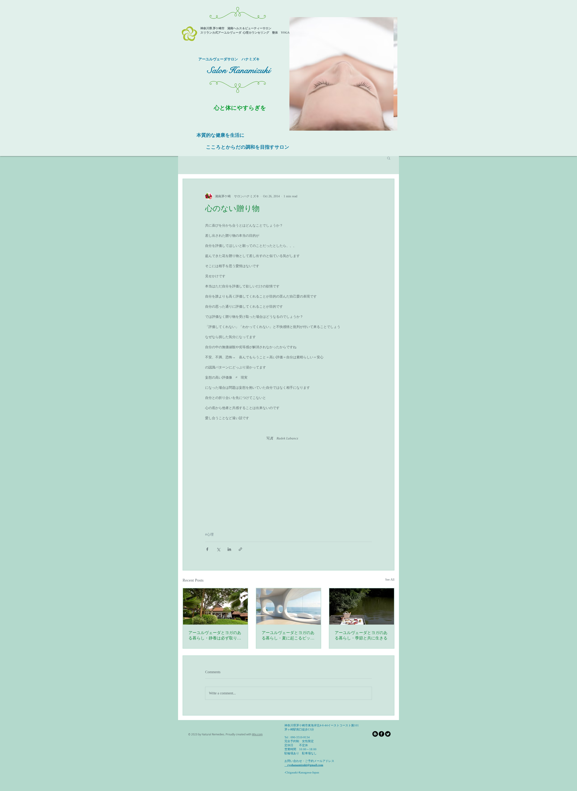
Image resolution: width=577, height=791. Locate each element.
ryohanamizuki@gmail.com (303, 765)
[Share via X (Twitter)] (218, 549)
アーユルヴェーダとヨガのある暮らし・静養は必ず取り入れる (214, 635)
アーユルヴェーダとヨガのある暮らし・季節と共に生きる (361, 635)
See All (389, 579)
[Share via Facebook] (207, 549)
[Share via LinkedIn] (229, 549)
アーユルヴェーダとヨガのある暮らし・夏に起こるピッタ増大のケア (288, 635)
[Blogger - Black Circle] (375, 734)
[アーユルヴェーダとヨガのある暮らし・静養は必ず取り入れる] (215, 606)
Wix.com (257, 734)
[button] (343, 74)
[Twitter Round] (388, 734)
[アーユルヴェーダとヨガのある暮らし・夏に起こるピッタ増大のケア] (288, 606)
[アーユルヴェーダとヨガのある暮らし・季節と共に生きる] (361, 606)
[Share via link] (240, 549)
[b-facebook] (381, 734)
